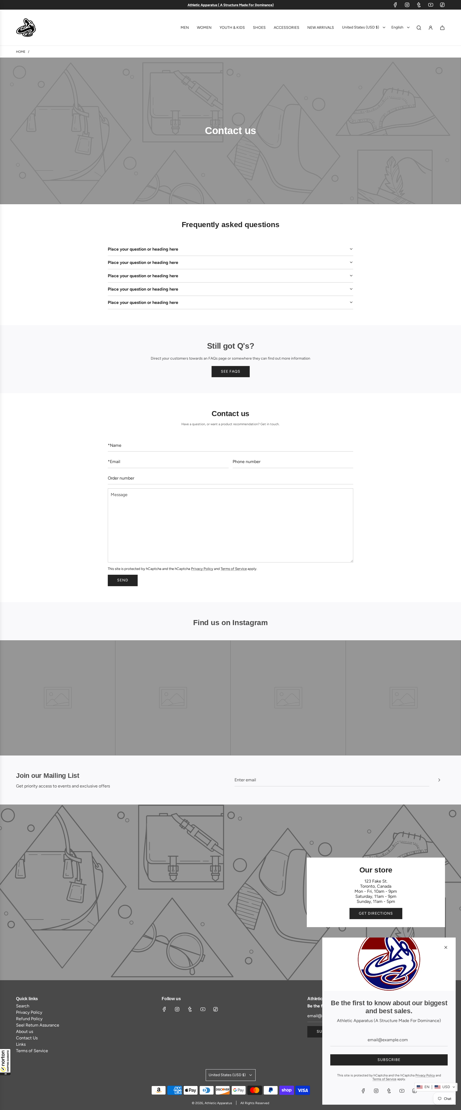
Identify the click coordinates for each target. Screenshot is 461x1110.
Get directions (376, 913)
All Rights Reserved (254, 1103)
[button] (5, 1062)
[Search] (419, 28)
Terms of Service (234, 568)
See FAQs (230, 371)
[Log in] (430, 28)
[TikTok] (442, 4)
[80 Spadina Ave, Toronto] (230, 892)
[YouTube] (430, 4)
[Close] (446, 947)
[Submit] (439, 780)
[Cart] (442, 28)
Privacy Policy (202, 568)
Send (122, 580)
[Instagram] (407, 4)
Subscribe (388, 1059)
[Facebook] (395, 4)
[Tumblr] (419, 4)
